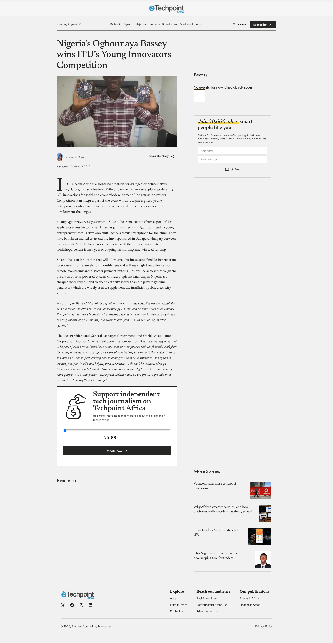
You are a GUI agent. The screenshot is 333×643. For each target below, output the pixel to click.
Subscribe (260, 24)
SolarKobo (116, 222)
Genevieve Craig (74, 157)
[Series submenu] (159, 24)
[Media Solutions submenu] (202, 24)
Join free (234, 169)
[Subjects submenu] (146, 24)
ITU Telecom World (78, 184)
